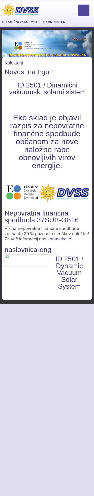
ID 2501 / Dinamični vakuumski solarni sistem (47, 88)
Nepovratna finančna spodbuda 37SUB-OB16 (42, 216)
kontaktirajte (59, 238)
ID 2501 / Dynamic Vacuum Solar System (69, 272)
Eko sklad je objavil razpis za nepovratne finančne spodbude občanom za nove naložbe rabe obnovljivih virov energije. (47, 141)
